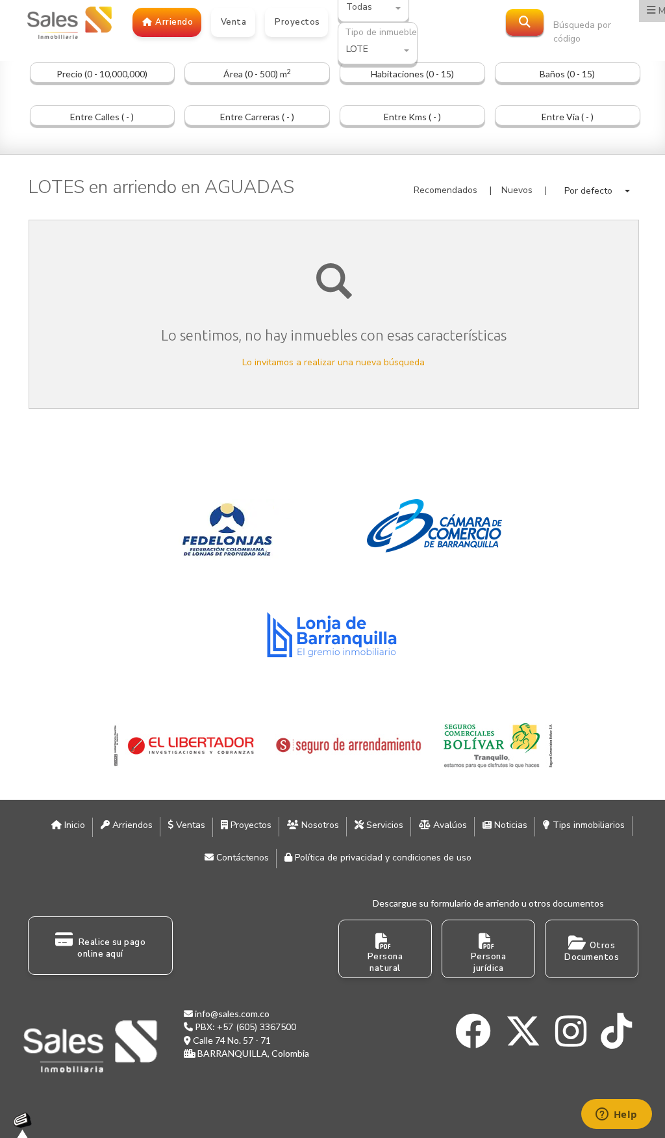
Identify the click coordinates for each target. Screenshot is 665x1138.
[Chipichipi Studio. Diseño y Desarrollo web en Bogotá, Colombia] (26, 1125)
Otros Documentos (591, 952)
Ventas (189, 825)
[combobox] (377, 50)
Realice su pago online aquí (110, 949)
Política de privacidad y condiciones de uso (381, 857)
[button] (597, 190)
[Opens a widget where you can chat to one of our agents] (616, 1115)
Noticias (509, 825)
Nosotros (319, 825)
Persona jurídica (489, 963)
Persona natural (385, 963)
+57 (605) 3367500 (256, 1027)
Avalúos (449, 825)
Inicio (73, 825)
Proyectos (249, 825)
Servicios (383, 825)
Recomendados (445, 190)
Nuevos (517, 190)
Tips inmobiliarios (587, 825)
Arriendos (131, 825)
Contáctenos (241, 857)
